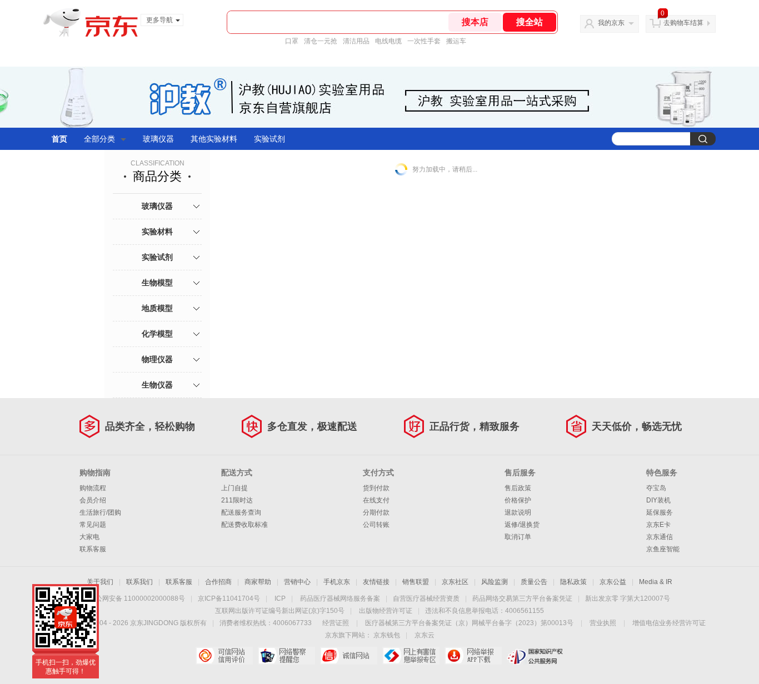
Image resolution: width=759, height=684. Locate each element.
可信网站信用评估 (224, 656)
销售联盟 (415, 582)
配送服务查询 (241, 512)
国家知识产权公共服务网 (535, 656)
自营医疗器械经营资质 (426, 598)
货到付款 (376, 488)
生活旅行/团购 (100, 512)
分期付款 (376, 512)
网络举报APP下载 (473, 656)
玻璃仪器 (158, 138)
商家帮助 (257, 582)
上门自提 (234, 488)
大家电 (89, 537)
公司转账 (376, 525)
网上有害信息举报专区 (411, 656)
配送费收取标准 (244, 525)
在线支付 (376, 500)
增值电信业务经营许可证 (669, 623)
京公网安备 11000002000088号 (137, 598)
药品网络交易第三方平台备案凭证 (522, 598)
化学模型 (157, 333)
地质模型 (157, 308)
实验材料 (157, 231)
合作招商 (218, 582)
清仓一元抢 (320, 41)
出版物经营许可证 (385, 611)
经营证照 (335, 623)
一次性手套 (424, 41)
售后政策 (518, 488)
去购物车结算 (683, 23)
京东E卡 (658, 525)
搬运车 (456, 41)
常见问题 (92, 525)
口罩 (291, 41)
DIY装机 (658, 500)
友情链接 (376, 582)
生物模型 (157, 282)
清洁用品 (356, 41)
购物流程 (92, 488)
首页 (59, 138)
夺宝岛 (656, 488)
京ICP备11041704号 (229, 598)
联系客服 (92, 549)
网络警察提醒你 (286, 656)
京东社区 (455, 582)
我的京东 (611, 23)
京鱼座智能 (663, 549)
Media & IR (655, 582)
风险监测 (494, 582)
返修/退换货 (522, 525)
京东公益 (613, 582)
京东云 (425, 635)
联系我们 (139, 582)
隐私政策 (573, 582)
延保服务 (659, 512)
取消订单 (518, 537)
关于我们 (100, 582)
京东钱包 (386, 635)
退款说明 (518, 512)
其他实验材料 (214, 138)
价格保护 (518, 500)
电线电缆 (388, 41)
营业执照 (603, 623)
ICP (280, 598)
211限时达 (237, 500)
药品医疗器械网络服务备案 (340, 598)
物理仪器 (157, 359)
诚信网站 (348, 656)
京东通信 (659, 537)
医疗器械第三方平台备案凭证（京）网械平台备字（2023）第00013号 (469, 623)
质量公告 (534, 582)
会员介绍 (92, 500)
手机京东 (336, 582)
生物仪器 (157, 384)
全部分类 (99, 138)
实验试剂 (269, 138)
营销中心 (297, 582)
